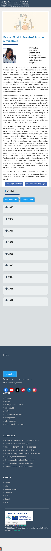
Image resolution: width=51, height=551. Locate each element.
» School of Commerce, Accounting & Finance (21, 440)
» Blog (5, 502)
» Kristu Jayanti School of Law (14, 457)
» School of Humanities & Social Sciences (19, 447)
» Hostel (6, 499)
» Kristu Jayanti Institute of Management (19, 460)
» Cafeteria (7, 492)
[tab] (25, 209)
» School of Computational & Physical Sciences (21, 453)
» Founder (7, 398)
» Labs (5, 486)
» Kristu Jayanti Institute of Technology (18, 463)
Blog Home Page (11, 200)
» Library (6, 483)
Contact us (9, 374)
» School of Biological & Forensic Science (19, 450)
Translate (22, 525)
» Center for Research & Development (18, 467)
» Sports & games (10, 489)
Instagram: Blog (27, 200)
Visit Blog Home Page (14, 184)
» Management (9, 418)
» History (6, 401)
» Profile (6, 411)
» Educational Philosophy (12, 414)
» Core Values (8, 408)
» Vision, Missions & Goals (13, 405)
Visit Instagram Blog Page (35, 184)
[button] (9, 207)
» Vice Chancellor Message (13, 424)
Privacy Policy (19, 530)
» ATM (5, 496)
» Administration (9, 421)
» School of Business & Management (17, 444)
